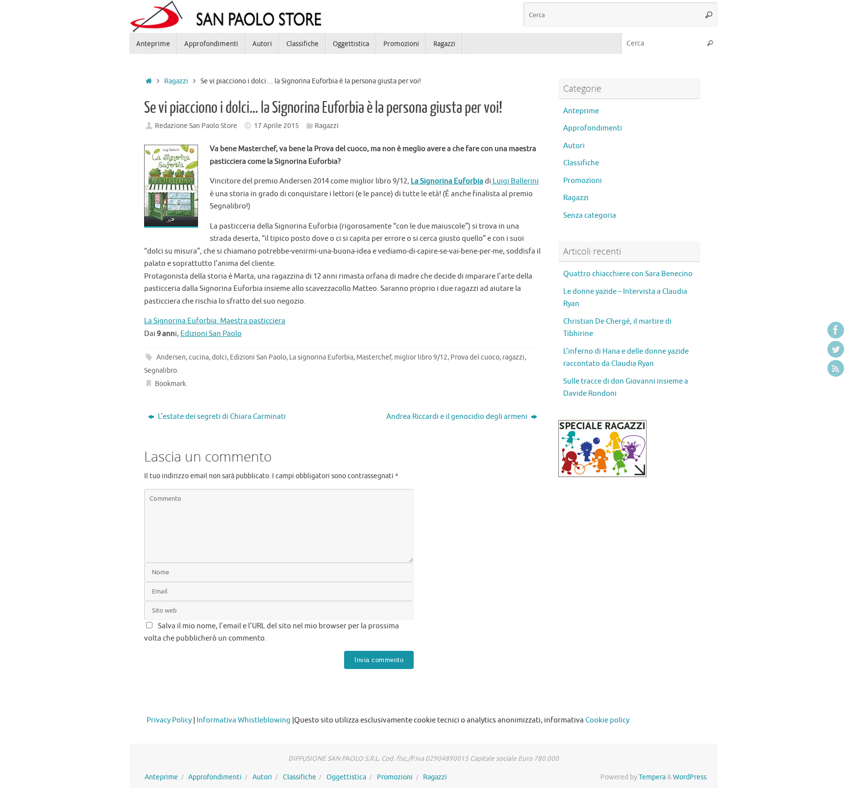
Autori (574, 146)
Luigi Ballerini (515, 181)
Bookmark (170, 384)
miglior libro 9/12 (421, 357)
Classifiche (581, 163)
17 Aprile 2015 (276, 126)
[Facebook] (835, 330)
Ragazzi (176, 81)
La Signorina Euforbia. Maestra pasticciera (214, 321)
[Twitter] (835, 349)
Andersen (171, 357)
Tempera (652, 777)
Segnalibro (160, 370)
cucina (199, 357)
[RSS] (835, 368)
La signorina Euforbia (321, 357)
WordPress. (690, 777)
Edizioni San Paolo (211, 333)
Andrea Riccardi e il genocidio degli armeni (457, 416)
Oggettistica (346, 777)
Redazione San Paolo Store (196, 126)
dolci (219, 357)
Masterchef (373, 357)
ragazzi (513, 357)
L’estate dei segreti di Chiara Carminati (221, 416)
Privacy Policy (169, 720)
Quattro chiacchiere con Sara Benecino (628, 274)
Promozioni (582, 180)
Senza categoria (589, 215)
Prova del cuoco (474, 357)
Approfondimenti (592, 128)
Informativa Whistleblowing (244, 720)
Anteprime (581, 111)
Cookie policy (607, 720)
